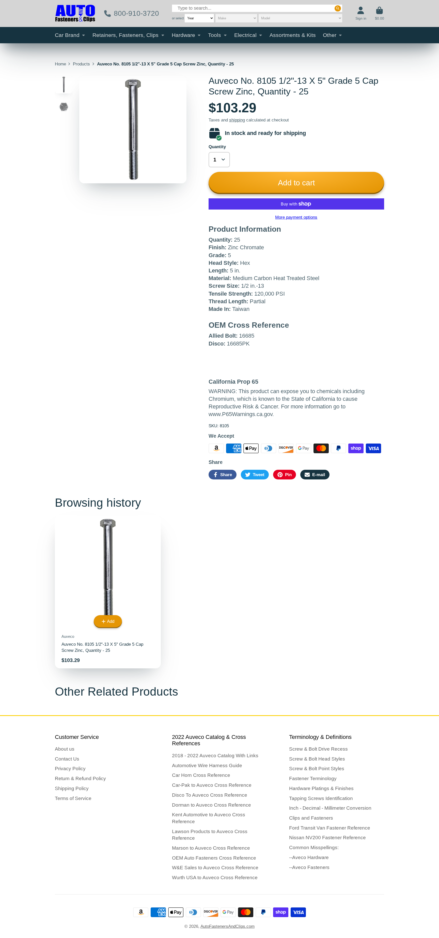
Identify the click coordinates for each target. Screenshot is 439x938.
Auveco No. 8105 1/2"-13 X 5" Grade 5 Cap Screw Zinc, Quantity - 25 (108, 591)
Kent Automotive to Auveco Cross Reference (208, 818)
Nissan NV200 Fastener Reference (327, 837)
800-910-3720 (136, 13)
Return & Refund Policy (80, 778)
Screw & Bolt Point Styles (316, 768)
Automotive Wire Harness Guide (207, 765)
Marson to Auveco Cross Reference (211, 848)
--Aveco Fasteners (309, 867)
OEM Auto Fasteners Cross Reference (214, 858)
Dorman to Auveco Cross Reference (211, 805)
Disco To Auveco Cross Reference (209, 795)
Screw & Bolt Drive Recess (318, 749)
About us (64, 749)
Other (329, 35)
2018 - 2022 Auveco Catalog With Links (215, 755)
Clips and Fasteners (311, 818)
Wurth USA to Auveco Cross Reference (215, 877)
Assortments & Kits (293, 35)
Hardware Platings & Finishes (321, 788)
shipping (237, 119)
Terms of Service (73, 798)
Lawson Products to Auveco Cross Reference (209, 835)
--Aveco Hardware (309, 857)
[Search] (338, 8)
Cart (379, 13)
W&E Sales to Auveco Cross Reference (215, 867)
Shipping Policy (72, 788)
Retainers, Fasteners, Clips (125, 35)
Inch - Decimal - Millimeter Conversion (330, 808)
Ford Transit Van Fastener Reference (329, 828)
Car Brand (67, 35)
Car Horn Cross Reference (201, 775)
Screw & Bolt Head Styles (317, 759)
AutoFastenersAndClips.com (227, 926)
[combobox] (257, 8)
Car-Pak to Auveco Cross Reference (212, 785)
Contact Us (67, 759)
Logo (75, 13)
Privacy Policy (70, 768)
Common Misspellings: (314, 847)
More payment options (296, 217)
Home (60, 63)
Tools (214, 35)
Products (81, 63)
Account (360, 13)
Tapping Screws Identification (321, 798)
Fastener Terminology (313, 778)
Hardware (183, 35)
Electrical (245, 35)
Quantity (217, 146)
